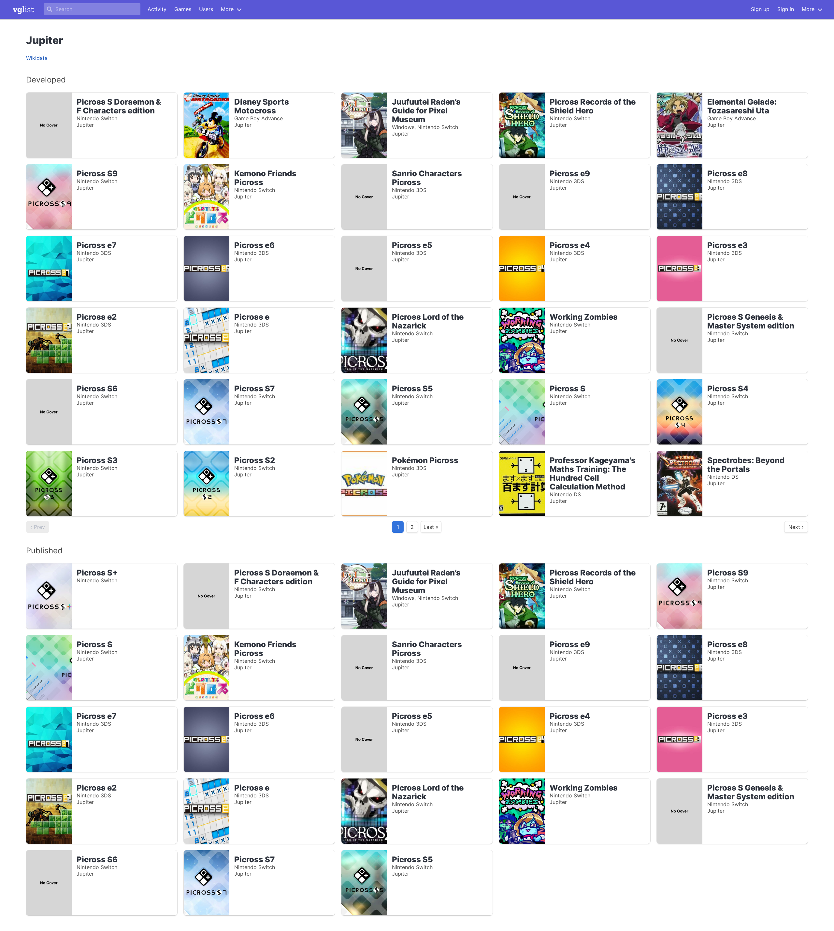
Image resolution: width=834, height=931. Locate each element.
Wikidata (37, 58)
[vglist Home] (23, 9)
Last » (431, 527)
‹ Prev (37, 527)
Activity (157, 9)
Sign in (785, 9)
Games (182, 9)
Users (206, 9)
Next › (796, 527)
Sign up (760, 9)
